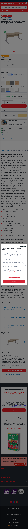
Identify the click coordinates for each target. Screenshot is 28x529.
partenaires (4, 273)
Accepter (14, 281)
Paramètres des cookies (14, 277)
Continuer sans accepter (9, 246)
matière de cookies (11, 271)
